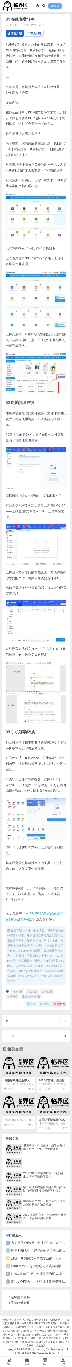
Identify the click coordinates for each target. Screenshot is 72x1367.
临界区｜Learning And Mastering (44, 1349)
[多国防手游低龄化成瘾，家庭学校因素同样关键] (53, 1105)
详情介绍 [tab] (16, 33)
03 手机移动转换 (18, 1303)
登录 (56, 6)
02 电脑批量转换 (18, 1297)
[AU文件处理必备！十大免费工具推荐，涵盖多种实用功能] (14, 1218)
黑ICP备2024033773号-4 (45, 1352)
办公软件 (32, 991)
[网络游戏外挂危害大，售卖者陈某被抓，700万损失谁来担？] (18, 1066)
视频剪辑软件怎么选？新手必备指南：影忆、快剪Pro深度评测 (44, 1147)
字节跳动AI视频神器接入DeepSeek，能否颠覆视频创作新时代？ (44, 1188)
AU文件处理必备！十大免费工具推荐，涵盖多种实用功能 (44, 1216)
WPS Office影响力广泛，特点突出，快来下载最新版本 (43, 1174)
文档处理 (47, 991)
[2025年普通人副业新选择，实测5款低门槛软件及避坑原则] (53, 1066)
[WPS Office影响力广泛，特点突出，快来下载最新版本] (14, 1177)
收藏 (46, 1003)
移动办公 (12, 996)
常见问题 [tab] (36, 33)
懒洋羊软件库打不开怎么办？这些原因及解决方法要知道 (44, 1202)
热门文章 (32, 25)
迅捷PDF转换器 (31, 996)
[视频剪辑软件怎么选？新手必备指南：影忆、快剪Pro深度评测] (14, 1149)
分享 (32, 1003)
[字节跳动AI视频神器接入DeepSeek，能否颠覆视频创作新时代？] (14, 1191)
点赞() (60, 1003)
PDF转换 (18, 991)
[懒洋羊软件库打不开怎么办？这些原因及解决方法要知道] (14, 1204)
